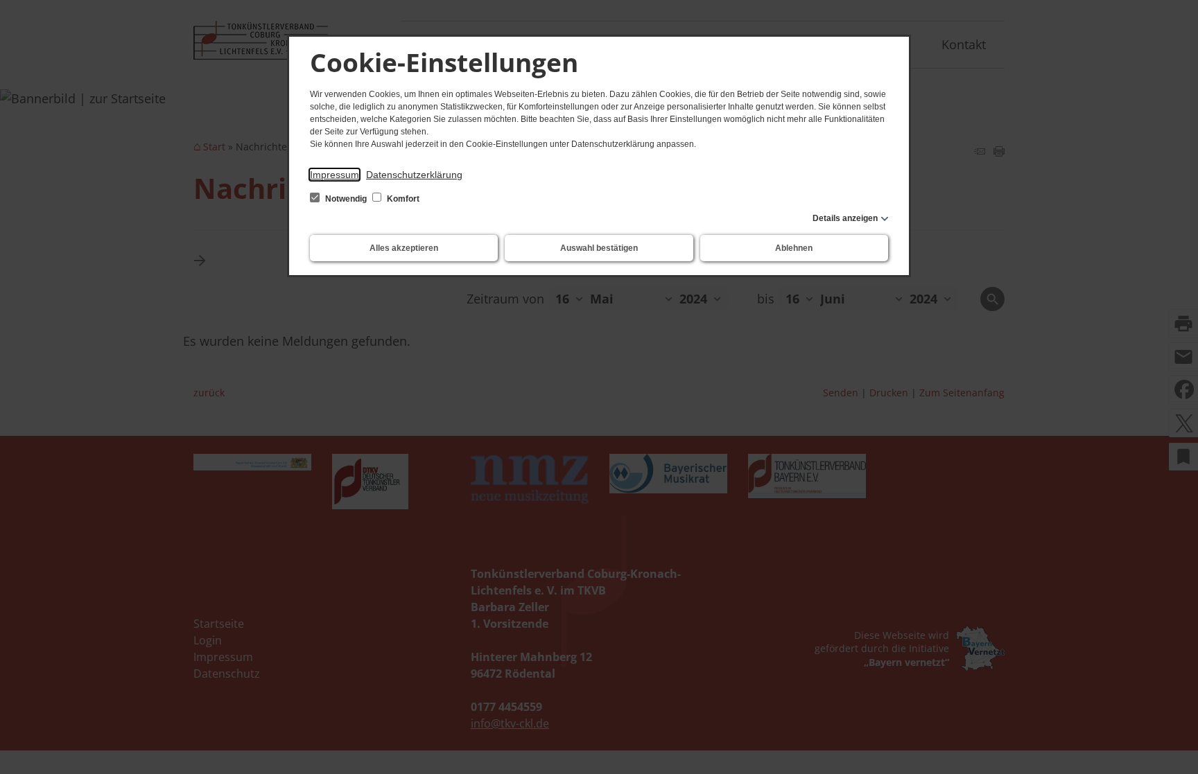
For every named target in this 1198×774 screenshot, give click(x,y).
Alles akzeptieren (404, 248)
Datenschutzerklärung (414, 174)
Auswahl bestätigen (599, 248)
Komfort (402, 199)
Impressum (334, 174)
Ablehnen (794, 248)
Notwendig (346, 199)
